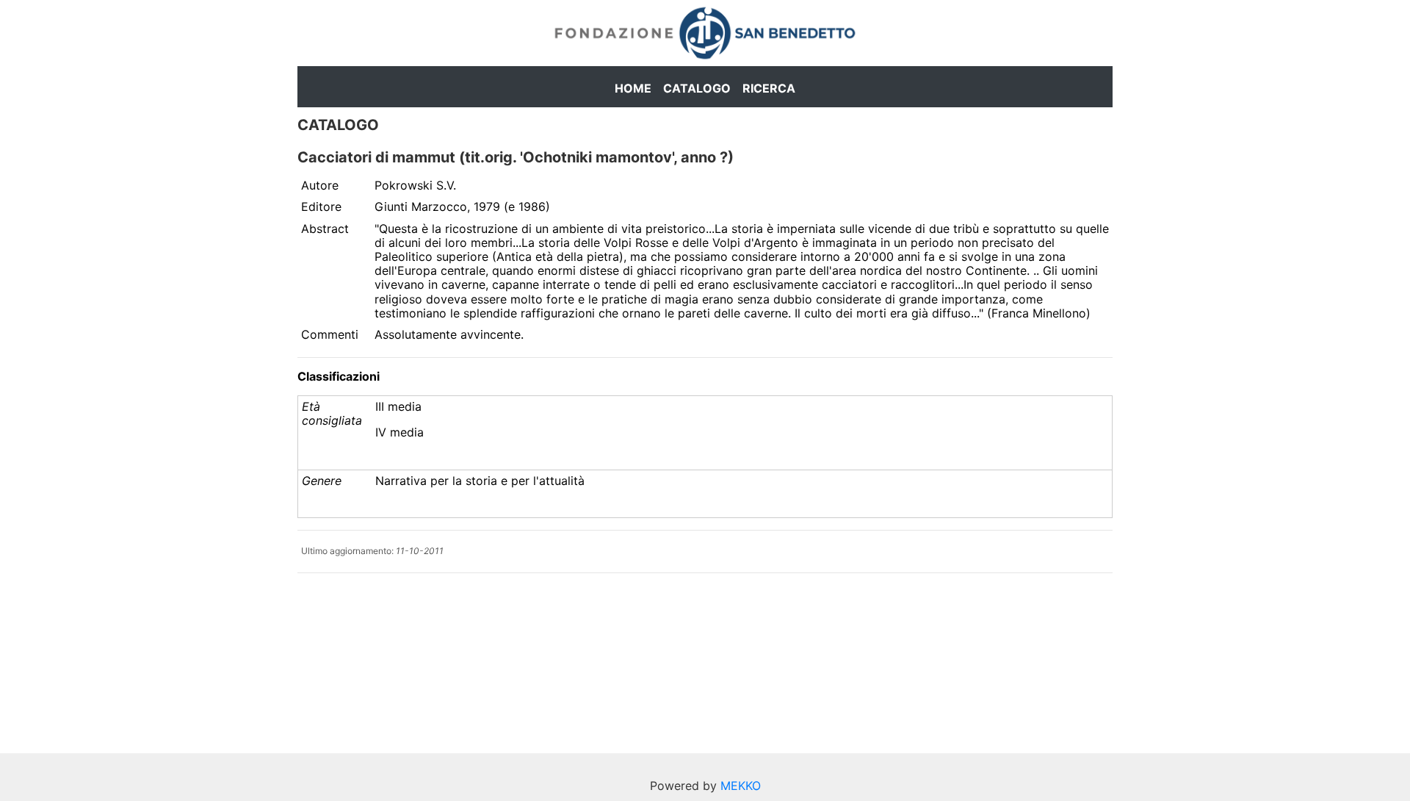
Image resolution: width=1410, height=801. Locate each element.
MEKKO (740, 785)
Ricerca (768, 88)
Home (633, 88)
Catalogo (697, 88)
